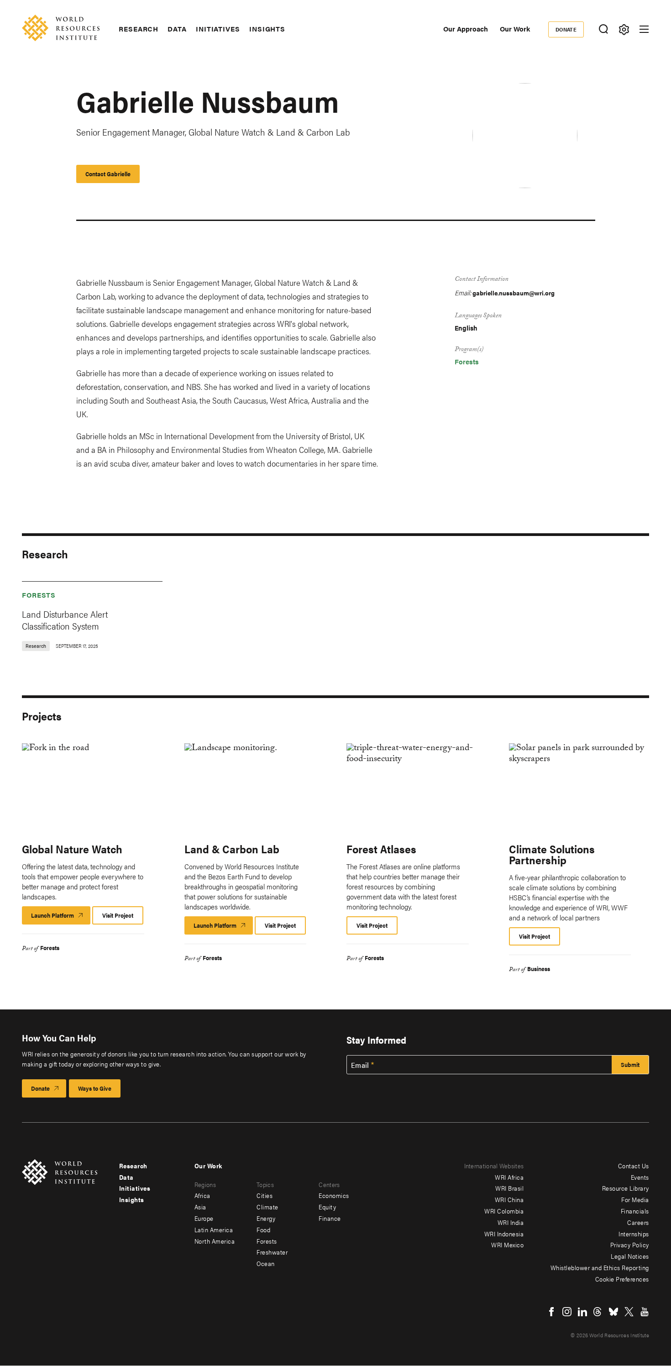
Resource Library (625, 1188)
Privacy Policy (629, 1244)
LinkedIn (582, 1311)
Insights (267, 29)
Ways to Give (94, 1088)
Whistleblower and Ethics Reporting (599, 1267)
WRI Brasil (509, 1188)
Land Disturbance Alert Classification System (65, 619)
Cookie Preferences (622, 1278)
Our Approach (465, 28)
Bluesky (613, 1311)
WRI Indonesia (504, 1233)
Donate (566, 29)
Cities (265, 1195)
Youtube (644, 1311)
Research (138, 29)
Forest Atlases (381, 848)
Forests (467, 361)
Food (263, 1229)
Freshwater (272, 1251)
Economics (334, 1195)
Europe (204, 1218)
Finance (330, 1218)
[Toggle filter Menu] (624, 29)
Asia (200, 1206)
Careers (638, 1222)
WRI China (509, 1199)
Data (177, 29)
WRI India (511, 1222)
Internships (634, 1233)
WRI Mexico (507, 1244)
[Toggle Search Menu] (603, 29)
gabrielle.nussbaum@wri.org (513, 292)
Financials (635, 1210)
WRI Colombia (504, 1210)
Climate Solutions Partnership (552, 854)
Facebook (551, 1311)
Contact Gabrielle (108, 173)
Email (360, 1065)
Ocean (266, 1263)
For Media (635, 1199)
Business (538, 968)
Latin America (213, 1229)
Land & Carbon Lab (231, 848)
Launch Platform (60, 918)
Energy (266, 1218)
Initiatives (218, 29)
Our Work (515, 28)
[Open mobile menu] (644, 29)
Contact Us (633, 1165)
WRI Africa (509, 1177)
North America (214, 1240)
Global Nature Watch (72, 848)
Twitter (629, 1311)
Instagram (566, 1311)
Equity (327, 1206)
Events (640, 1177)
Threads (598, 1311)
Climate (267, 1206)
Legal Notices (630, 1256)
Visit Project (117, 915)
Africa (202, 1195)
